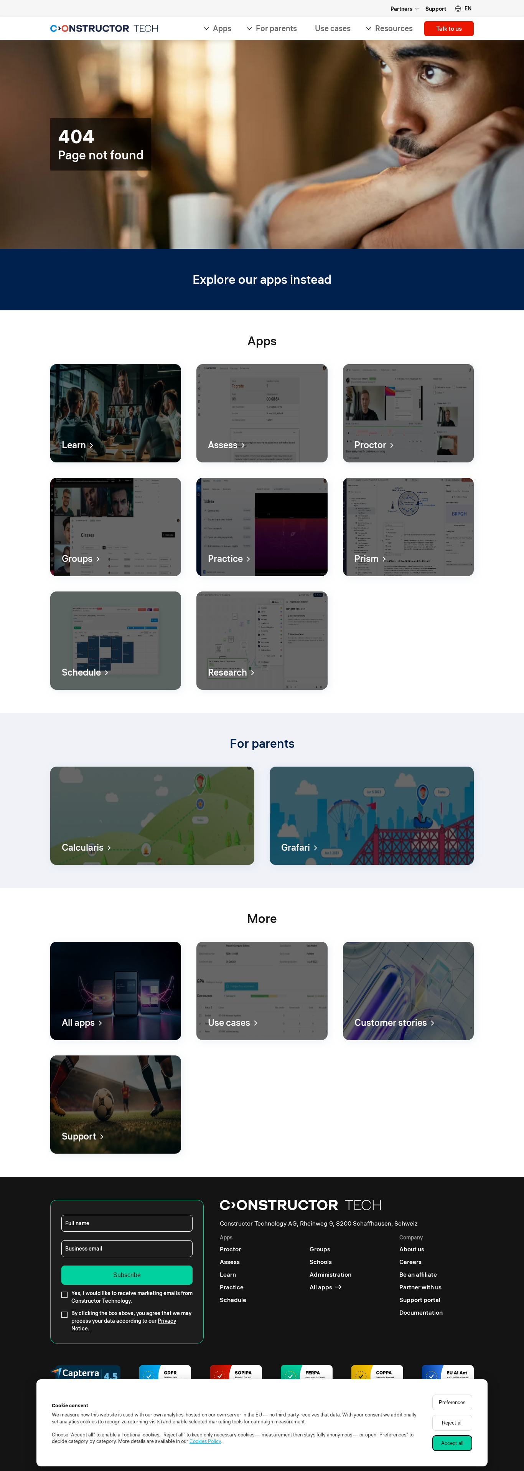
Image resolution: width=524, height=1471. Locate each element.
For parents (276, 28)
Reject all (452, 1423)
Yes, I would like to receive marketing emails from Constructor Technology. (132, 1297)
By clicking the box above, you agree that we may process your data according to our (131, 1321)
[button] (463, 9)
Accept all (452, 1443)
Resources (394, 28)
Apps (222, 28)
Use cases (333, 28)
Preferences (452, 1402)
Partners (401, 8)
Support (435, 8)
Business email (83, 1248)
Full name (77, 1223)
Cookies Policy (205, 1441)
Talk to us (449, 28)
